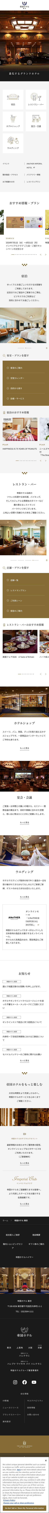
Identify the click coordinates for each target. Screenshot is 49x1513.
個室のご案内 (16, 610)
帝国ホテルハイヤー (24, 1257)
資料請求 (7, 1421)
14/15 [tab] (34, 254)
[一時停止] (47, 348)
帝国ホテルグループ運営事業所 (24, 1370)
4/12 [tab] (23, 460)
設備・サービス (17, 398)
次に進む (46, 255)
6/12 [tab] (26, 460)
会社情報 (25, 1393)
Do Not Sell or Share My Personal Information (24, 1508)
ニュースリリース (11, 1407)
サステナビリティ (35, 1400)
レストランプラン (33, 181)
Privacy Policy (9, 1500)
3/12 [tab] (21, 460)
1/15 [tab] (13, 254)
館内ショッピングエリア (13, 1246)
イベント (6, 163)
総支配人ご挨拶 (13, 1234)
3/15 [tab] (17, 254)
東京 (9, 1347)
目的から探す (16, 388)
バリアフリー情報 (33, 174)
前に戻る (40, 255)
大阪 (30, 1347)
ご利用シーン (16, 600)
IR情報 (6, 1400)
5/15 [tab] (20, 254)
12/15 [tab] (31, 254)
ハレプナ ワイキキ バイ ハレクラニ (24, 1363)
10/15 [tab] (28, 254)
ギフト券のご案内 (36, 1244)
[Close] (46, 1460)
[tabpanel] (24, 230)
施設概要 (36, 1234)
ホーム (5, 1220)
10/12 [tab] (32, 460)
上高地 (19, 1347)
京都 (40, 1347)
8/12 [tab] (29, 460)
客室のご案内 (16, 367)
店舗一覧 (14, 580)
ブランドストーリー (12, 1414)
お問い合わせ (33, 1414)
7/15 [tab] (23, 254)
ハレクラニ (24, 1355)
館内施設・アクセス (10, 174)
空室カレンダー (17, 378)
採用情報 (31, 1407)
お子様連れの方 (9, 181)
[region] (24, 1485)
